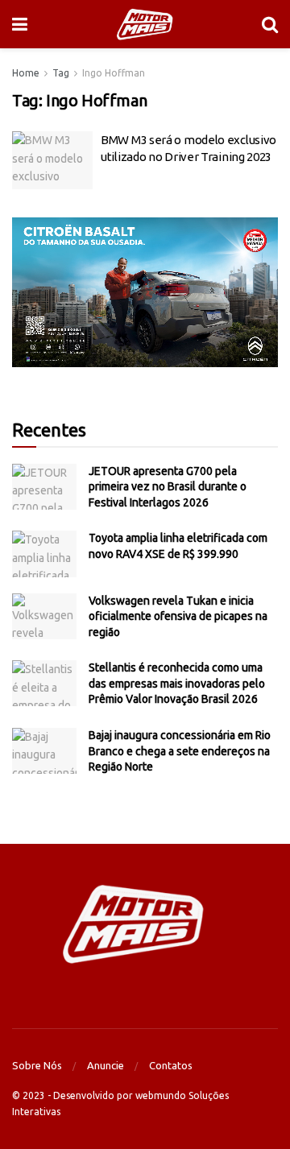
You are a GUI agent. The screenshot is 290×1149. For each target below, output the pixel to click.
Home (25, 73)
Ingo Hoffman (113, 73)
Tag (60, 73)
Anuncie (105, 1065)
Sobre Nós (37, 1065)
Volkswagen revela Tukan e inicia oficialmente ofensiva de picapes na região (178, 616)
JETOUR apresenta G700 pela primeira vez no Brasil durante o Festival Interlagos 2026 (167, 487)
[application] (145, 292)
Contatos (171, 1065)
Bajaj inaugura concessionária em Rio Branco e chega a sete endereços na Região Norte (180, 751)
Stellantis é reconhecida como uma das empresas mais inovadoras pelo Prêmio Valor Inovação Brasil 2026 (177, 683)
